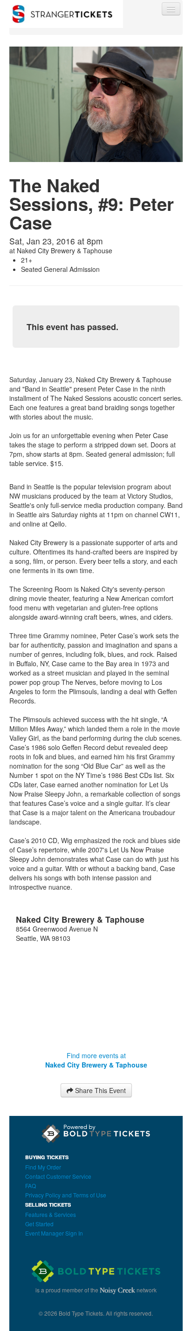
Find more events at (96, 1060)
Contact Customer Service (58, 1176)
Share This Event (99, 1090)
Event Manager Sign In (54, 1233)
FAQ (30, 1185)
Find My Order (43, 1167)
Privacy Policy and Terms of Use (65, 1195)
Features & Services (50, 1214)
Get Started (39, 1224)
